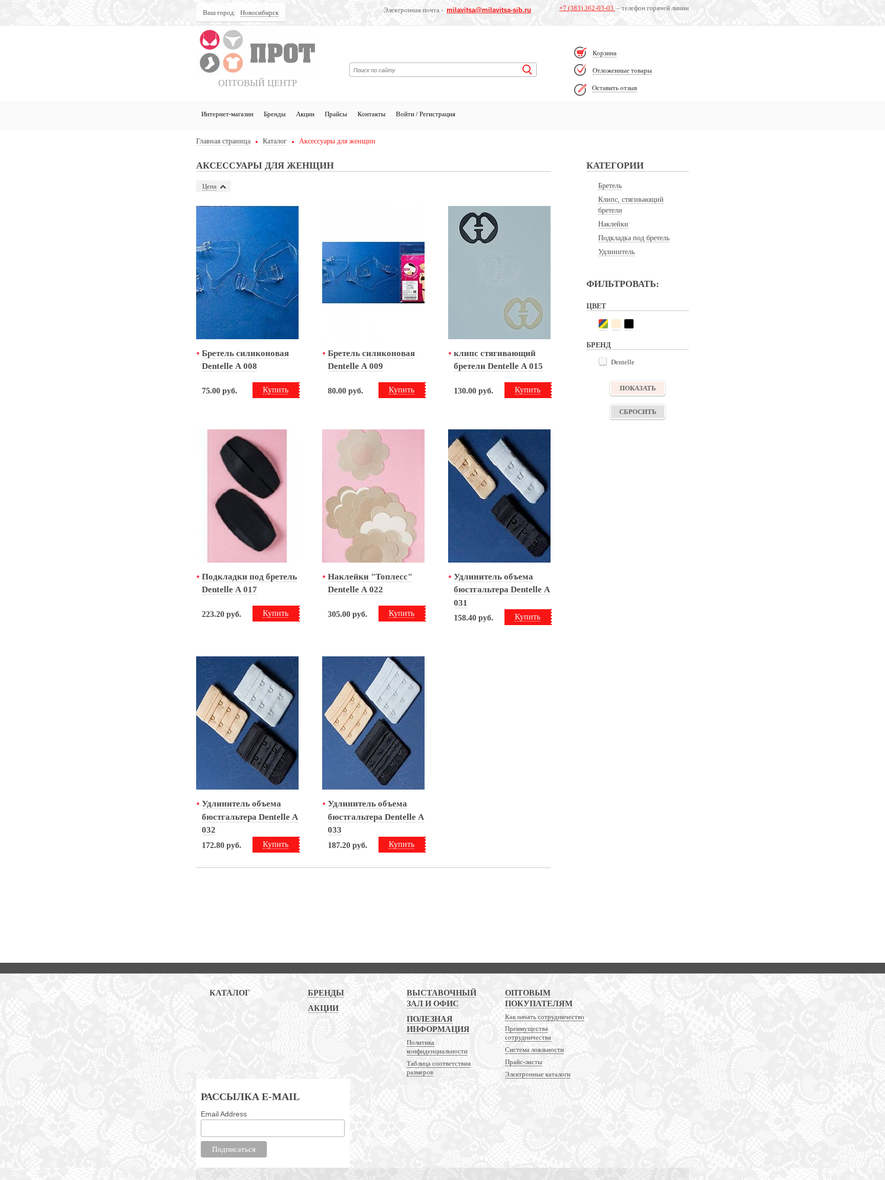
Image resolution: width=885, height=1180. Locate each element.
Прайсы (336, 114)
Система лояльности (534, 1049)
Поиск (527, 70)
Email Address (224, 1114)
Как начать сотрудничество (544, 1017)
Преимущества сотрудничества (528, 1033)
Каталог (275, 141)
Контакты (371, 114)
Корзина (605, 53)
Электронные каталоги (538, 1074)
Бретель (610, 186)
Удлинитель (616, 252)
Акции (305, 114)
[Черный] (629, 323)
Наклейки (613, 224)
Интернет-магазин (227, 114)
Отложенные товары (622, 70)
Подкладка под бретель (633, 238)
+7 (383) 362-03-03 (587, 8)
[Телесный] (616, 323)
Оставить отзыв (614, 88)
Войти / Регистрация (425, 114)
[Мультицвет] (603, 323)
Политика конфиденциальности (437, 1047)
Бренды (275, 114)
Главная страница (223, 141)
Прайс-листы (523, 1062)
